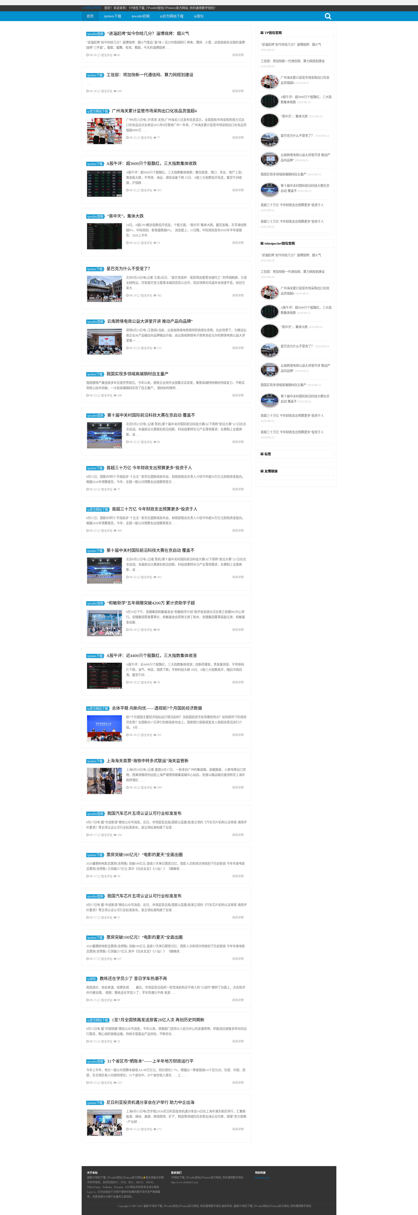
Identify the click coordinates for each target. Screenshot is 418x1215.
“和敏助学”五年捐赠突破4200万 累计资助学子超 (151, 603)
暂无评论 (107, 55)
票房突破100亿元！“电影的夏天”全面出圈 (144, 854)
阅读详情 (238, 55)
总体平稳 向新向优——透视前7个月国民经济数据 (157, 708)
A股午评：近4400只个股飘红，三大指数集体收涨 (151, 655)
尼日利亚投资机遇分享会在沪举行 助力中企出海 (150, 1102)
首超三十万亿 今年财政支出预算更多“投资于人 (149, 468)
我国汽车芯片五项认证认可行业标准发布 (144, 813)
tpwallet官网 (141, 16)
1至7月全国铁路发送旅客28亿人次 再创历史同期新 (158, 1020)
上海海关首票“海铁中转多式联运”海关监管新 (147, 761)
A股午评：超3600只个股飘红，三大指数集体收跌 (151, 163)
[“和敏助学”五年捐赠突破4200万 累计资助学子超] (104, 624)
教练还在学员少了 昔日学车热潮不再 (133, 978)
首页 (90, 16)
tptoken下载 (112, 16)
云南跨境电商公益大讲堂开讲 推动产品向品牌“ (150, 321)
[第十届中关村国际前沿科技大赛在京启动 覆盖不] (104, 436)
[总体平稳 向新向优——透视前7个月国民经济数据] (104, 729)
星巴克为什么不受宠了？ (129, 268)
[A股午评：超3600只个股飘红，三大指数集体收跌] (104, 184)
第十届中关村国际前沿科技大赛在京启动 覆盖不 (151, 415)
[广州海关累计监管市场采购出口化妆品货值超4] (104, 131)
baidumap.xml (262, 1177)
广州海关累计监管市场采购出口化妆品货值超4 (154, 111)
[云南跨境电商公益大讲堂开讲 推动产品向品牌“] (104, 342)
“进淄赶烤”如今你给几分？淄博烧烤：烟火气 (148, 33)
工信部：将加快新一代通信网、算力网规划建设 (149, 75)
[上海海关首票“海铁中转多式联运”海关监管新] (104, 781)
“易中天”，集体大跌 (125, 216)
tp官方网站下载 (172, 16)
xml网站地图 (91, 8)
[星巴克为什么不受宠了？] (104, 289)
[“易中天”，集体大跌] (104, 237)
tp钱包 (199, 16)
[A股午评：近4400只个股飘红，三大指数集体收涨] (104, 676)
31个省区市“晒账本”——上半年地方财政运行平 (150, 1061)
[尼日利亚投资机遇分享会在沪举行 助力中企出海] (104, 1123)
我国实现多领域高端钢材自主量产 (137, 374)
